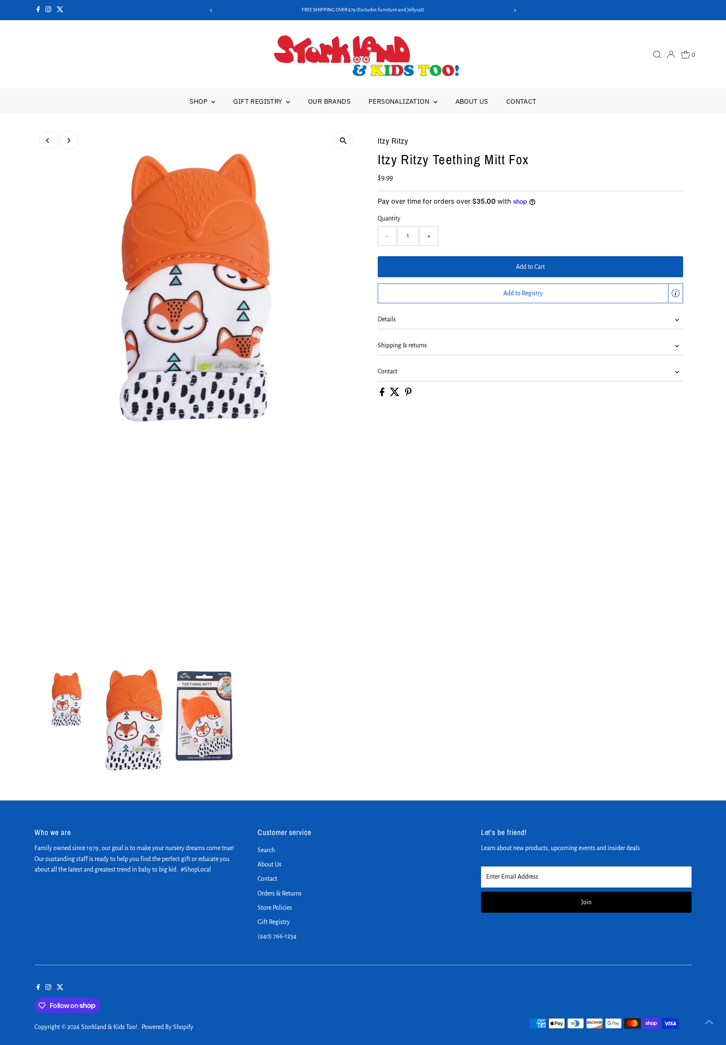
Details (387, 319)
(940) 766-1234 (277, 936)
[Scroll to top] (709, 1021)
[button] (530, 294)
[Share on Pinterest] (408, 394)
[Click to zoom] (343, 140)
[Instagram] (48, 10)
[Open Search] (657, 54)
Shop (199, 101)
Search (266, 850)
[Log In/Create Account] (671, 54)
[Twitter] (60, 10)
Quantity (389, 218)
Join (586, 902)
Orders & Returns (280, 893)
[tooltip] (675, 293)
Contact (521, 101)
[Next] (514, 10)
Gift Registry (258, 101)
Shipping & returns (402, 345)
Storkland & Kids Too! (109, 1027)
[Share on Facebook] (383, 394)
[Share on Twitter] (395, 394)
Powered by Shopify (167, 1027)
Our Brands (329, 101)
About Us (471, 101)
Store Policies (275, 907)
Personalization (399, 101)
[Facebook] (38, 10)
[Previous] (211, 10)
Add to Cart (530, 266)
